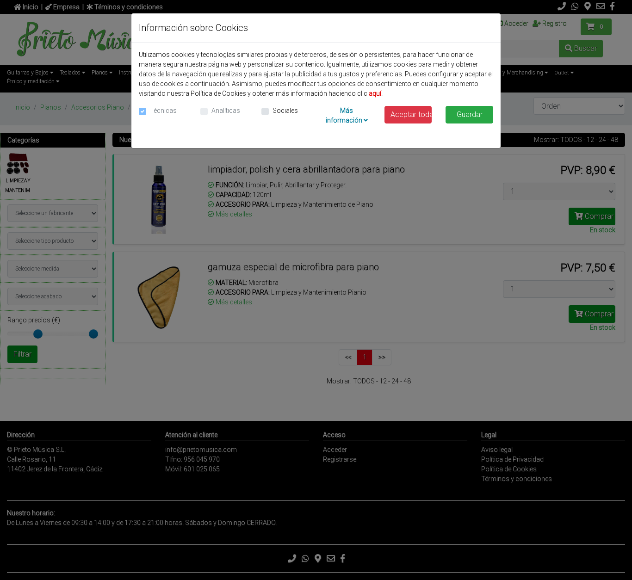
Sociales (285, 110)
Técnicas (163, 110)
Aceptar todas (411, 114)
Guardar (470, 114)
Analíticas (225, 110)
